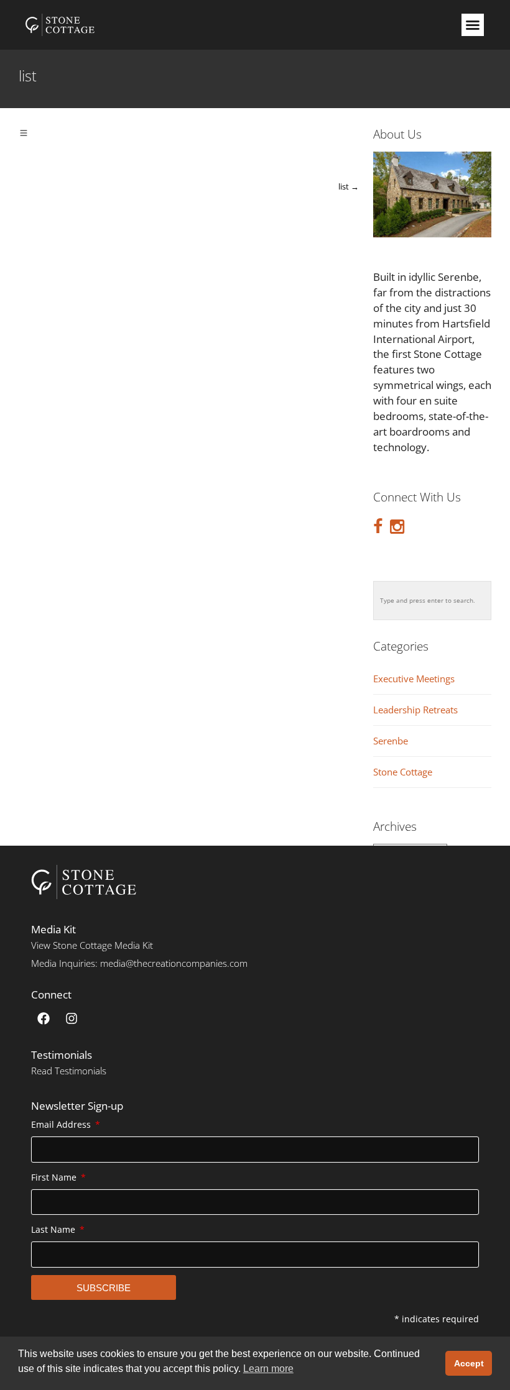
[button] (472, 25)
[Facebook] (43, 1018)
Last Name (54, 1229)
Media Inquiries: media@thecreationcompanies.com (139, 963)
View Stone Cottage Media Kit (92, 945)
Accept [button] (469, 1363)
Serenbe (390, 741)
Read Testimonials (68, 1070)
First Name (55, 1177)
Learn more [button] (268, 1368)
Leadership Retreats (415, 709)
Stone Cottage (402, 772)
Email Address (62, 1124)
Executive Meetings (414, 678)
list (348, 186)
